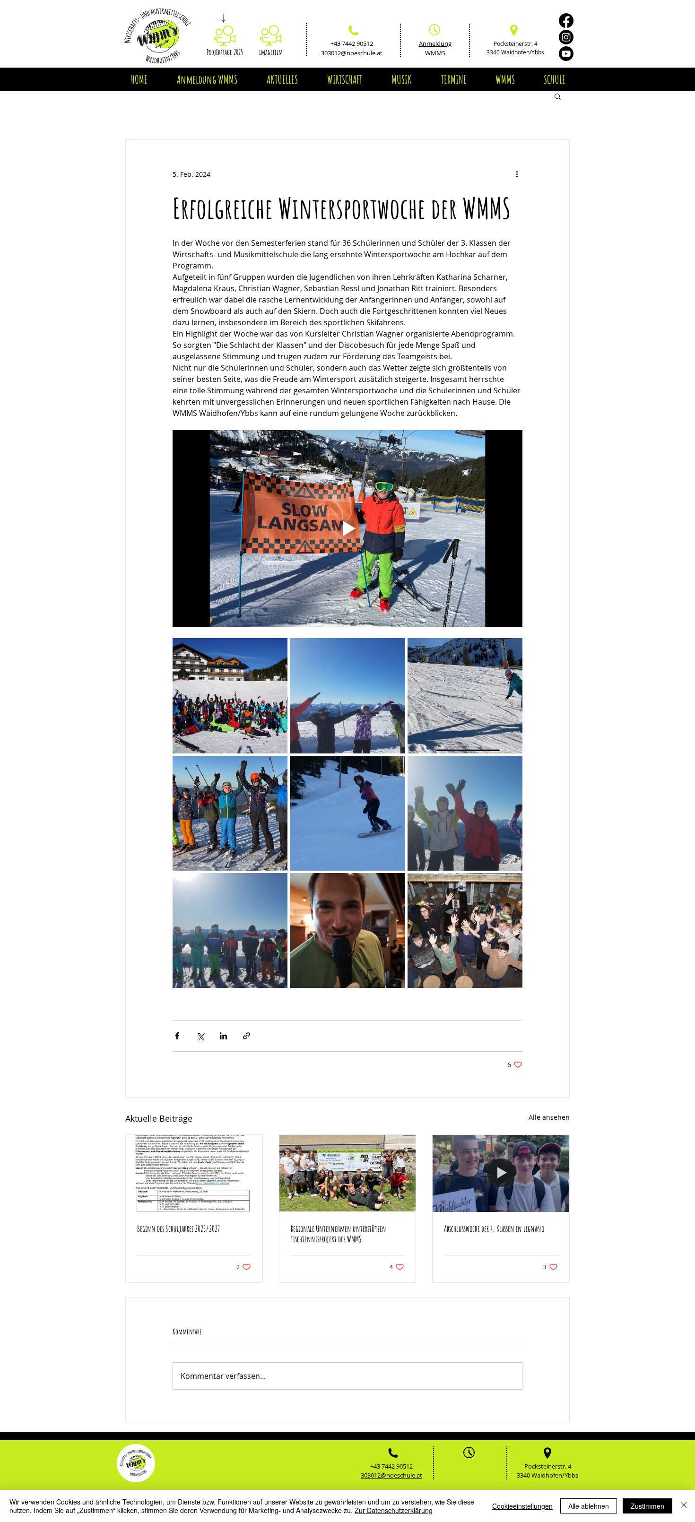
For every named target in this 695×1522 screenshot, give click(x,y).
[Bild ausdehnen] (230, 695)
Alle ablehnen (588, 1506)
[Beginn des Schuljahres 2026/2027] (194, 1173)
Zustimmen (647, 1506)
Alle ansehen (549, 1117)
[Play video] (347, 528)
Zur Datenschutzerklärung (394, 1510)
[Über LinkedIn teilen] (223, 1035)
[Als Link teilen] (246, 1035)
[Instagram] (566, 37)
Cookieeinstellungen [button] (522, 1506)
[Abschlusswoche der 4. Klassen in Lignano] (501, 1173)
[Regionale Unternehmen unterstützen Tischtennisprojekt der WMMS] (347, 1173)
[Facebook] (566, 20)
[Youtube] (566, 53)
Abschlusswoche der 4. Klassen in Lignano (494, 1228)
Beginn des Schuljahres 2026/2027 (178, 1228)
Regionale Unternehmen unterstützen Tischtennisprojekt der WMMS (338, 1233)
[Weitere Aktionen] (516, 174)
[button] (282, 79)
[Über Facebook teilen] (177, 1035)
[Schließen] (683, 1505)
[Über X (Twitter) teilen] (200, 1035)
